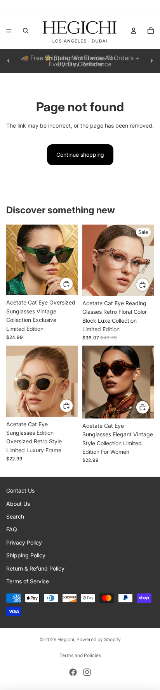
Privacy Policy (24, 542)
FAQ (11, 529)
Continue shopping (80, 154)
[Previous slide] (8, 60)
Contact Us (20, 490)
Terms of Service (27, 581)
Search (15, 516)
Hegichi (65, 639)
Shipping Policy (25, 555)
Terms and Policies (80, 655)
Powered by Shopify (99, 639)
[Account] (133, 30)
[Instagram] (87, 672)
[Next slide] (151, 60)
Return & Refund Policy (35, 568)
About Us (18, 503)
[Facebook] (73, 672)
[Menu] (9, 31)
